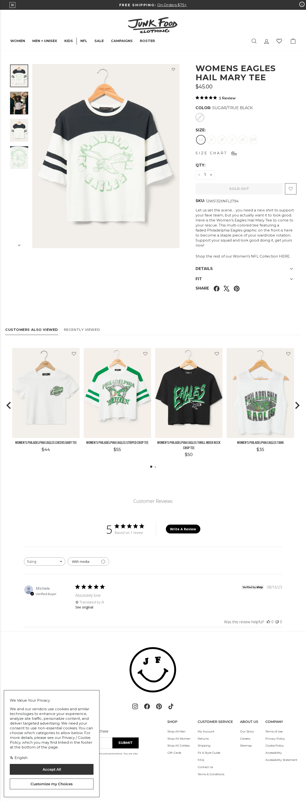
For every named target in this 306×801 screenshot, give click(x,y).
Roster (147, 41)
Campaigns (122, 41)
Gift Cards (174, 752)
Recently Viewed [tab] (82, 330)
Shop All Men (176, 731)
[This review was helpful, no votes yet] (268, 621)
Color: (224, 108)
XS (200, 139)
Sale (99, 41)
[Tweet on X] (227, 288)
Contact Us (205, 767)
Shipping (204, 745)
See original (84, 607)
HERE (284, 256)
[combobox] (44, 561)
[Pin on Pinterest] (237, 288)
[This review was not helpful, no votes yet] (277, 621)
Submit (125, 743)
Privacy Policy (275, 738)
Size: (201, 130)
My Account (206, 731)
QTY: (212, 165)
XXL (253, 139)
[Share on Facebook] (216, 288)
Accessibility (273, 752)
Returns (203, 738)
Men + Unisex (44, 41)
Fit (199, 279)
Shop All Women (179, 738)
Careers (245, 738)
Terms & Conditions (211, 774)
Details (204, 268)
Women (17, 41)
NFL (83, 41)
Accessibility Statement (281, 760)
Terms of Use (274, 731)
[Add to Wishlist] (173, 70)
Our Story (247, 731)
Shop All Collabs (178, 745)
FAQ (201, 760)
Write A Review (183, 529)
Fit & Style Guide (209, 752)
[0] (279, 41)
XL (243, 139)
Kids (68, 41)
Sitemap (246, 745)
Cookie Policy (274, 745)
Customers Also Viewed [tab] (31, 330)
